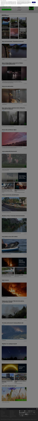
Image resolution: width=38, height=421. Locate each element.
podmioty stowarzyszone (10, 1)
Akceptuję (34, 2)
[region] (19, 3)
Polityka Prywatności (2, 5)
